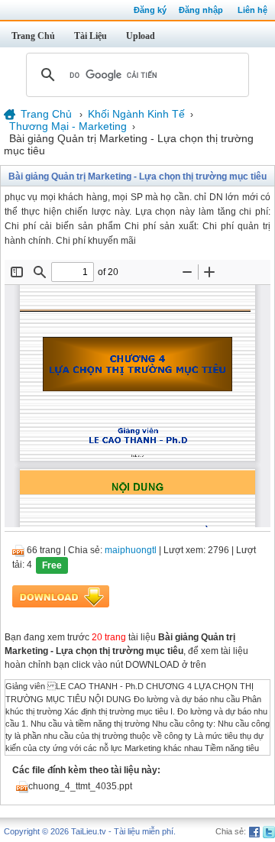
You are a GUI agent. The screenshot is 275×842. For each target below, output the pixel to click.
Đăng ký (150, 10)
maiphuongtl (131, 550)
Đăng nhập (201, 10)
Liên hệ (252, 10)
